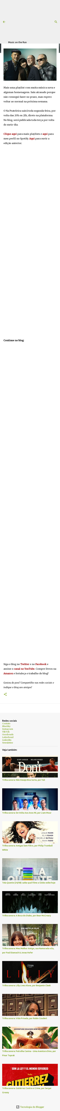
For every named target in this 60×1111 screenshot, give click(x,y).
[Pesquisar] (56, 21)
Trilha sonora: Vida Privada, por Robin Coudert (24, 1018)
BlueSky (6, 726)
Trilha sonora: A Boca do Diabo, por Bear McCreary (26, 915)
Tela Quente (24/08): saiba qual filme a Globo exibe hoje (28, 883)
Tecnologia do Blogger (32, 1107)
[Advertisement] (34, 20)
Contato (6, 723)
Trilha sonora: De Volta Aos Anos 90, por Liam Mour (26, 813)
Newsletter (7, 742)
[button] (5, 694)
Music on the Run (17, 42)
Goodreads (7, 734)
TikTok (6, 731)
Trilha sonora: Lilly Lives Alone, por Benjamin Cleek (26, 985)
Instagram (7, 729)
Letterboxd (7, 737)
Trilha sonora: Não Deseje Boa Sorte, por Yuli (23, 780)
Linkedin (6, 740)
